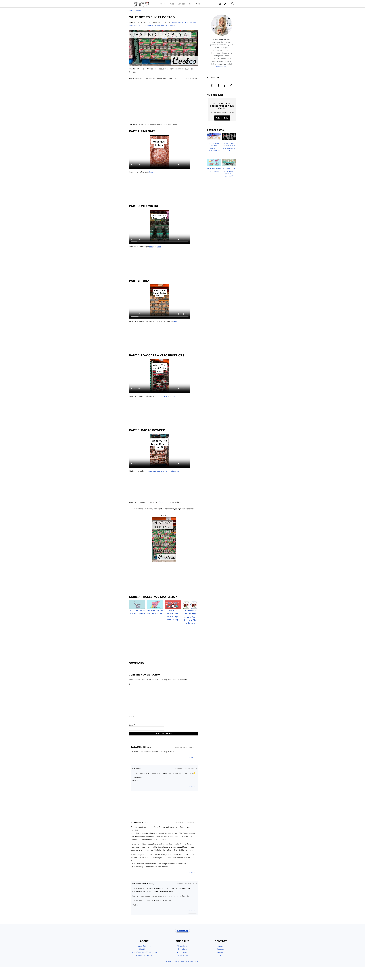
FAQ (220, 955)
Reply (192, 757)
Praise (171, 4)
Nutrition (138, 10)
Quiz (198, 4)
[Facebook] (215, 4)
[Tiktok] (225, 4)
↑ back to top (182, 931)
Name (132, 716)
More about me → (221, 67)
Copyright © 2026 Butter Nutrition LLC (182, 961)
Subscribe (163, 502)
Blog (190, 4)
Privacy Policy (182, 946)
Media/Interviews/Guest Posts (144, 952)
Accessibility (182, 952)
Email (132, 725)
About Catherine (144, 946)
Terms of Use (182, 955)
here (151, 172)
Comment (134, 684)
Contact (220, 946)
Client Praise (144, 949)
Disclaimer (182, 949)
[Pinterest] (231, 85)
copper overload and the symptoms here (164, 471)
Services (181, 4)
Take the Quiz (222, 118)
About (162, 4)
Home (131, 10)
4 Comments (171, 25)
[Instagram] (220, 4)
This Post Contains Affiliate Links (152, 25)
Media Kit (221, 952)
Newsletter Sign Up (144, 955)
